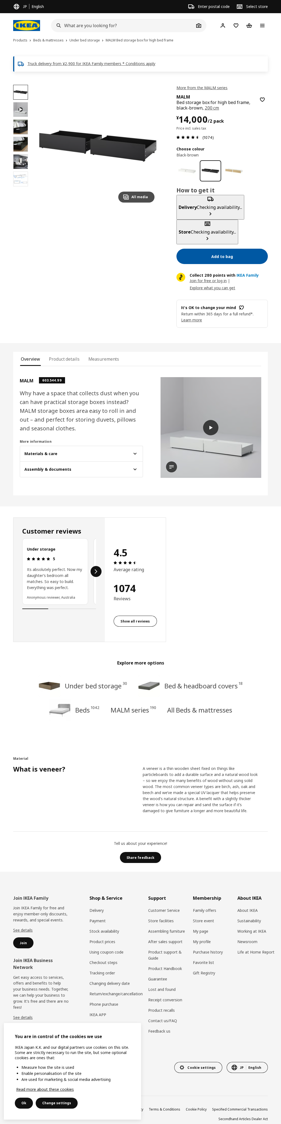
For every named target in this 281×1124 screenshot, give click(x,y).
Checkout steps (103, 962)
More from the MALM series (201, 87)
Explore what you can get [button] (212, 287)
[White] (187, 170)
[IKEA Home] (26, 25)
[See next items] (96, 571)
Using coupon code (106, 952)
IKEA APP (97, 1014)
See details (23, 930)
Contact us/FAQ (162, 1020)
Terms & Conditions (164, 1109)
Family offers (204, 910)
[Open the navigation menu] (262, 25)
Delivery (96, 910)
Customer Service (164, 910)
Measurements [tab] (103, 359)
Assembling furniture (166, 931)
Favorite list (203, 962)
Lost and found (162, 989)
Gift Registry (204, 973)
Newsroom (247, 941)
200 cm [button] (212, 108)
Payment (97, 920)
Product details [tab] (64, 359)
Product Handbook (165, 968)
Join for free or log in (208, 280)
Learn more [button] (191, 320)
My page (200, 931)
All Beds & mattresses (199, 709)
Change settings (56, 1103)
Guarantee (157, 979)
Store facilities (161, 920)
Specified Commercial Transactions (240, 1109)
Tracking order (102, 973)
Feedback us (159, 1031)
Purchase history (208, 952)
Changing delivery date (109, 983)
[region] (98, 146)
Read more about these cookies (45, 1089)
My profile (202, 941)
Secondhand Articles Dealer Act (243, 1119)
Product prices (102, 941)
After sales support (165, 941)
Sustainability (249, 920)
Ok (23, 1103)
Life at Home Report (255, 952)
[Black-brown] (210, 170)
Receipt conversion (165, 999)
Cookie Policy (196, 1109)
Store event (203, 920)
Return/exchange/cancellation (116, 993)
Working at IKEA (251, 931)
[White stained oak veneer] (234, 170)
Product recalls (161, 1010)
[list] (59, 571)
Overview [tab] (30, 359)
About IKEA (247, 910)
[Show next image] (147, 145)
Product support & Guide (165, 955)
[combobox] (122, 25)
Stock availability (104, 931)
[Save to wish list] (262, 99)
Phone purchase (103, 1004)
